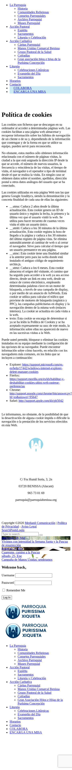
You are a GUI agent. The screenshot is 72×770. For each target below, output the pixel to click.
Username (8, 575)
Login (20, 530)
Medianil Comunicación (40, 523)
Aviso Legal (29, 526)
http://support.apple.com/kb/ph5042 (41, 400)
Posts (13, 530)
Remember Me (15, 590)
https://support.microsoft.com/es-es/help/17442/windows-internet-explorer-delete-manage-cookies (36, 368)
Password (8, 582)
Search (6, 530)
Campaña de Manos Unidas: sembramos (27, 559)
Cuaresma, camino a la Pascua (21, 552)
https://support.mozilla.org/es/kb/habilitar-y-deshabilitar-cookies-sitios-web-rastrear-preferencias (37, 382)
